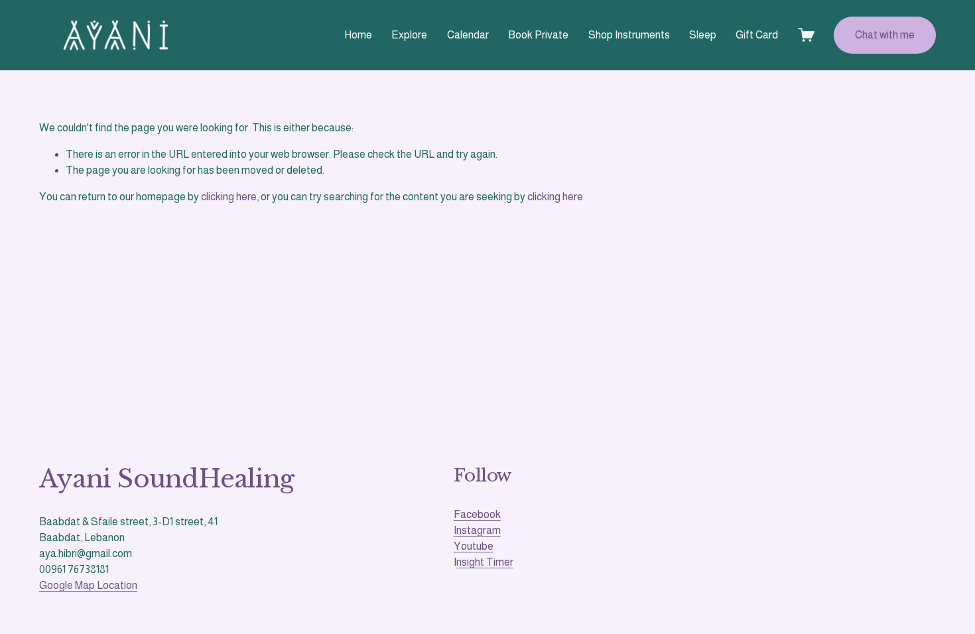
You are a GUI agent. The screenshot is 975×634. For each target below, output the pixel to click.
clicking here (229, 196)
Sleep (702, 34)
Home (358, 34)
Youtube (473, 546)
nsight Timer (484, 562)
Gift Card (757, 34)
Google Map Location (88, 585)
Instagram (477, 530)
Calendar (468, 34)
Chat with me (885, 34)
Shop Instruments (629, 34)
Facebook (477, 514)
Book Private (538, 34)
